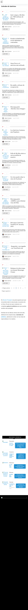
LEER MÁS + (6, 29)
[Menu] (2, 2)
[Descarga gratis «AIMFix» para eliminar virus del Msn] (5, 198)
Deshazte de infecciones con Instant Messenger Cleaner (17, 270)
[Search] (25, 2)
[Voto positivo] (8, 12)
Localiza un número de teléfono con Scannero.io (21, 456)
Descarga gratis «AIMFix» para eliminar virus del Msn (17, 201)
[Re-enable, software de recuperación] (5, 84)
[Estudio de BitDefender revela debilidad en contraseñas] (5, 38)
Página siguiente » (6, 291)
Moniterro (11, 462)
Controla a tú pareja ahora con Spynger (21, 485)
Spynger (11, 482)
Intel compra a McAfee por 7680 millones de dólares (17, 16)
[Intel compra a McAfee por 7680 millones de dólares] (5, 14)
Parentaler (11, 441)
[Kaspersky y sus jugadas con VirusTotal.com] (5, 246)
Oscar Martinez (7, 165)
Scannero (11, 452)
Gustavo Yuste (7, 141)
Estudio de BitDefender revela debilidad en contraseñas (17, 40)
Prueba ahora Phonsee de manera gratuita (20, 476)
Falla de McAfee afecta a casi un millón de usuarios (18, 155)
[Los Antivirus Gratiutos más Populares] (5, 129)
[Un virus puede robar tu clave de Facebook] (5, 176)
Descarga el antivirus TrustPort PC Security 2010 (17, 224)
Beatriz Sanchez (7, 234)
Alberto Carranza (7, 26)
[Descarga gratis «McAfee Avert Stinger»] (5, 106)
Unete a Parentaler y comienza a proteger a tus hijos (20, 445)
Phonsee (11, 472)
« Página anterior (6, 288)
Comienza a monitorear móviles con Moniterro (19, 466)
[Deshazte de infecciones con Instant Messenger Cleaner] (5, 268)
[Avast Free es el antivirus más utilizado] (5, 63)
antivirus (3, 316)
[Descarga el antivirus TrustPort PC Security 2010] (5, 222)
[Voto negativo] (5, 12)
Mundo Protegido (7, 300)
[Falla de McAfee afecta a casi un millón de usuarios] (5, 153)
